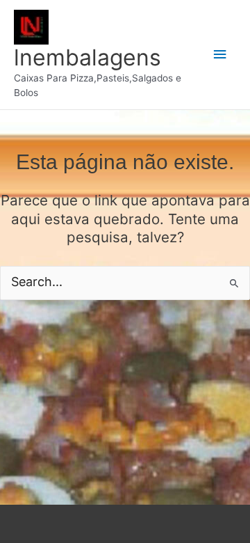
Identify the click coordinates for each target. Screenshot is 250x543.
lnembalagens (87, 57)
